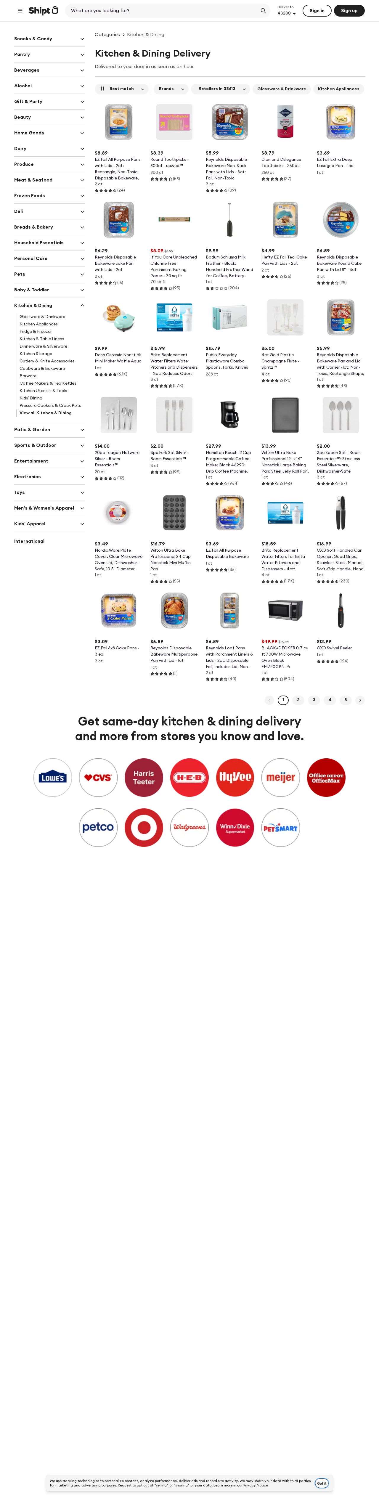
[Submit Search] (263, 11)
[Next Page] (360, 700)
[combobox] (161, 10)
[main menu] (20, 11)
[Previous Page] (269, 700)
